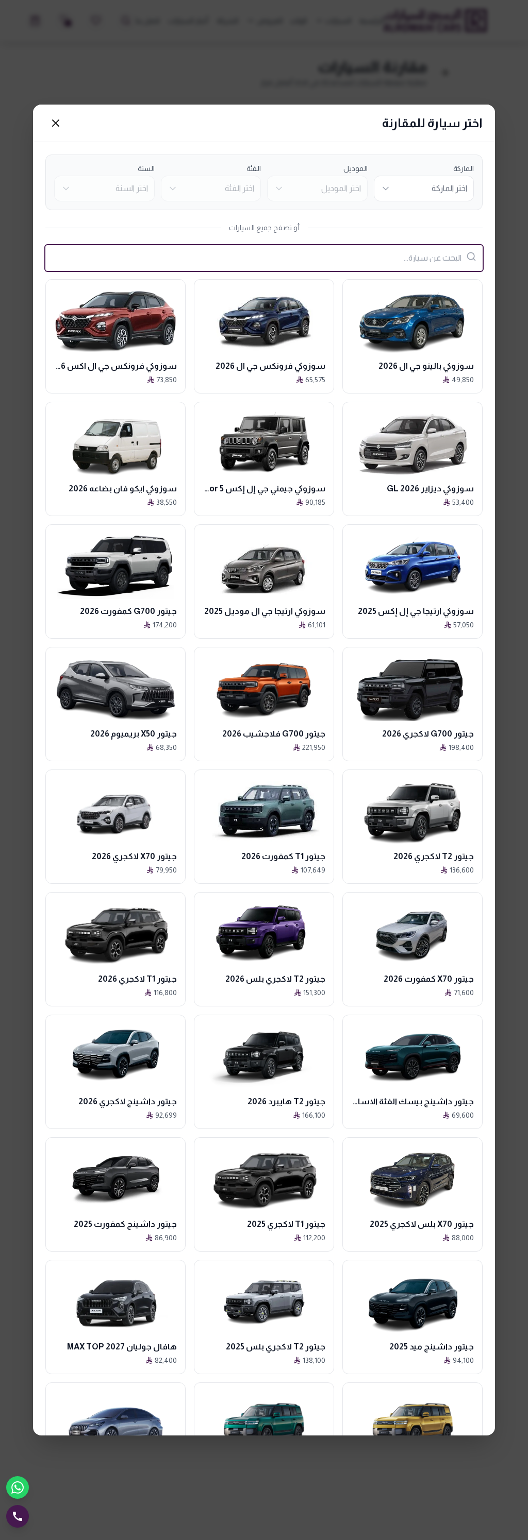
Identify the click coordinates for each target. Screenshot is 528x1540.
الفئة (253, 168)
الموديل (355, 168)
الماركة (463, 168)
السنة (146, 168)
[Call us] (17, 1516)
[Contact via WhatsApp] (17, 1487)
